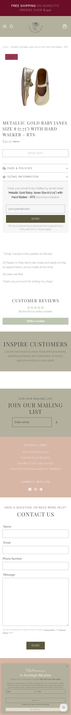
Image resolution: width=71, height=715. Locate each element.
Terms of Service (37, 229)
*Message (9, 574)
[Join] (56, 422)
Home (5, 47)
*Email (7, 542)
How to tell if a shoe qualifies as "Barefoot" (35, 469)
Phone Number (12, 558)
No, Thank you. (35, 709)
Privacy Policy (49, 630)
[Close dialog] (67, 666)
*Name (7, 526)
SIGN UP (35, 700)
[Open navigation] (4, 26)
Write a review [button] (36, 321)
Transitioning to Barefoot (35, 457)
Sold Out (35, 153)
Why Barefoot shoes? (35, 452)
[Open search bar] (12, 26)
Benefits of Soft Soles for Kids (35, 463)
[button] (35, 87)
